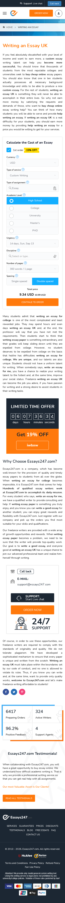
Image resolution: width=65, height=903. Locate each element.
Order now (41, 13)
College (35, 208)
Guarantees (26, 826)
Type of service (13, 170)
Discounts (52, 826)
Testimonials (17, 830)
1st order (24, 150)
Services (12, 826)
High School (35, 200)
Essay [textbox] (15, 188)
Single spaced (19, 281)
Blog (30, 830)
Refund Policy (53, 863)
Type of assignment (15, 182)
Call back (54, 4)
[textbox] (35, 256)
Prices (40, 826)
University (35, 215)
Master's (35, 223)
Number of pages (14, 263)
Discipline (11, 251)
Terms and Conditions (16, 863)
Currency (10, 157)
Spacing (10, 276)
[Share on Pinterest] (22, 692)
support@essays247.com (34, 584)
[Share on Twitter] (14, 692)
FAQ (53, 830)
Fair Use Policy (32, 867)
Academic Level (14, 195)
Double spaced (45, 281)
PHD (35, 230)
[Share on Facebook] (6, 692)
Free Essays (42, 830)
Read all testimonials (19, 798)
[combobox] (32, 188)
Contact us (33, 835)
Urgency (10, 238)
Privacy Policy (36, 863)
